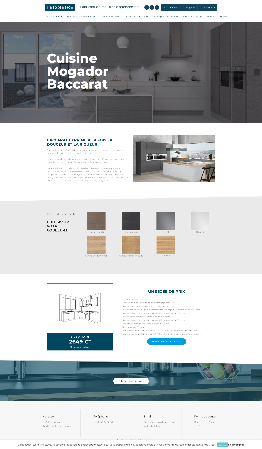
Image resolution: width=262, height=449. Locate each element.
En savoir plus (236, 444)
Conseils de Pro (110, 16)
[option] (131, 72)
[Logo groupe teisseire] (60, 7)
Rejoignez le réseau (165, 16)
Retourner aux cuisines (131, 381)
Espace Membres (217, 16)
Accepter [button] (222, 445)
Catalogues (170, 7)
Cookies (141, 439)
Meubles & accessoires (81, 16)
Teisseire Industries (136, 16)
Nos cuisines (55, 16)
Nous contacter (192, 16)
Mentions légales (125, 439)
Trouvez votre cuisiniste (165, 341)
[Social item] (146, 7)
